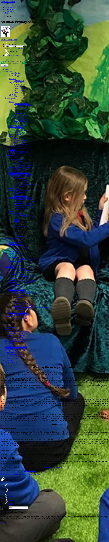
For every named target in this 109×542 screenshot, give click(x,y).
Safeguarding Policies (16, 274)
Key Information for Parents (23, 215)
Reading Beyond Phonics (22, 163)
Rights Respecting (20, 192)
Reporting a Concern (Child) (19, 270)
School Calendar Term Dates (19, 240)
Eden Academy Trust (16, 148)
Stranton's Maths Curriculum (19, 169)
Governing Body (15, 136)
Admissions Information (17, 125)
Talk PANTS (18, 299)
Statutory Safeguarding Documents (21, 276)
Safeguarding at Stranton (17, 269)
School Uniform (14, 251)
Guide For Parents (20, 186)
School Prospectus (15, 242)
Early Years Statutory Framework (25, 184)
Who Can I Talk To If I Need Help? (21, 263)
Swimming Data (19, 132)
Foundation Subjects (20, 209)
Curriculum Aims (15, 157)
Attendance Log (19, 138)
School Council (19, 90)
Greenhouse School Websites (30, 474)
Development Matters (21, 178)
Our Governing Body (21, 142)
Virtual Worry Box (15, 92)
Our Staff (12, 79)
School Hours (14, 75)
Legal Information (30, 471)
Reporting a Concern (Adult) (19, 272)
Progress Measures (20, 130)
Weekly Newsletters (16, 253)
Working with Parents (21, 119)
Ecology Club (18, 194)
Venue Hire (13, 96)
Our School (9, 71)
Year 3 (16, 228)
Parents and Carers (11, 238)
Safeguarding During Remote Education (22, 280)
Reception (17, 221)
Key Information (10, 98)
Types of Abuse (14, 284)
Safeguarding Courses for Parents (25, 305)
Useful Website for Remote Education (26, 217)
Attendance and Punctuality (18, 318)
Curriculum (9, 155)
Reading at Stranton (16, 159)
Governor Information (21, 140)
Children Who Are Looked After (20, 309)
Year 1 (16, 223)
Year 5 (16, 232)
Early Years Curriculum (21, 180)
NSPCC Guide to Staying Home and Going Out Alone (32, 307)
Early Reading (18, 161)
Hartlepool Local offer (21, 121)
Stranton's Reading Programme (24, 165)
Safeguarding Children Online (19, 278)
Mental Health (18, 301)
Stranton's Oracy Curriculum (19, 173)
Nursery (16, 219)
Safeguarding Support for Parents (20, 292)
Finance (12, 150)
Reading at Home (15, 265)
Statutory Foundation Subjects (24, 207)
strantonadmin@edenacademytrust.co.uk (56, 467)
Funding (16, 111)
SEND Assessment (20, 109)
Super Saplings (19, 236)
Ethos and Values (15, 77)
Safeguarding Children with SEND (21, 282)
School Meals (14, 244)
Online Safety (14, 257)
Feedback (12, 94)
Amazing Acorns (19, 226)
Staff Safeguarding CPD (17, 286)
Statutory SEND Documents (23, 106)
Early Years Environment (22, 182)
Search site (4, 507)
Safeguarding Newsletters (18, 313)
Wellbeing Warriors (20, 84)
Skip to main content (8, 2)
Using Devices (19, 297)
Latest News (9, 9)
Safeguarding (9, 267)
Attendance (9, 317)
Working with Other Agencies (19, 315)
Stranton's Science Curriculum (19, 171)
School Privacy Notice (16, 153)
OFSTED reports (15, 134)
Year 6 (16, 234)
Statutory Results (19, 129)
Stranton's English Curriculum (19, 167)
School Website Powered (9, 474)
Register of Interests (20, 144)
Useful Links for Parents (22, 303)
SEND (11, 102)
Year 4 (16, 230)
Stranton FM (9, 11)
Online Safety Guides (21, 295)
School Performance (16, 127)
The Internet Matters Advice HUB (25, 259)
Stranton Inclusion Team (22, 104)
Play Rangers (18, 86)
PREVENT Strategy (16, 288)
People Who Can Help (21, 115)
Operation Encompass (16, 311)
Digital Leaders (19, 88)
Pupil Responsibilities (16, 83)
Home (7, 69)
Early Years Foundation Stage (19, 177)
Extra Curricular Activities (18, 247)
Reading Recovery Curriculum (24, 200)
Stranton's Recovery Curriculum (20, 198)
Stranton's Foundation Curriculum (20, 175)
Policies (7, 13)
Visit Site (4, 522)
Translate (21, 48)
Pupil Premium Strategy (17, 146)
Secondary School (20, 117)
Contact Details (14, 73)
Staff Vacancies (19, 81)
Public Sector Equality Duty (18, 152)
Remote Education (15, 213)
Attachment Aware (20, 196)
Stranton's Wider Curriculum (19, 190)
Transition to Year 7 (15, 261)
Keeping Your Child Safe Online (25, 293)
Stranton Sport (14, 188)
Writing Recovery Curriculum (24, 201)
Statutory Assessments (16, 246)
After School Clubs (20, 249)
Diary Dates (9, 7)
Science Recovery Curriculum (24, 205)
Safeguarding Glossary (17, 290)
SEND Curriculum (20, 107)
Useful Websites (19, 113)
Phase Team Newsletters (17, 255)
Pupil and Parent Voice (21, 123)
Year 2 (16, 224)
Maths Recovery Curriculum (23, 203)
